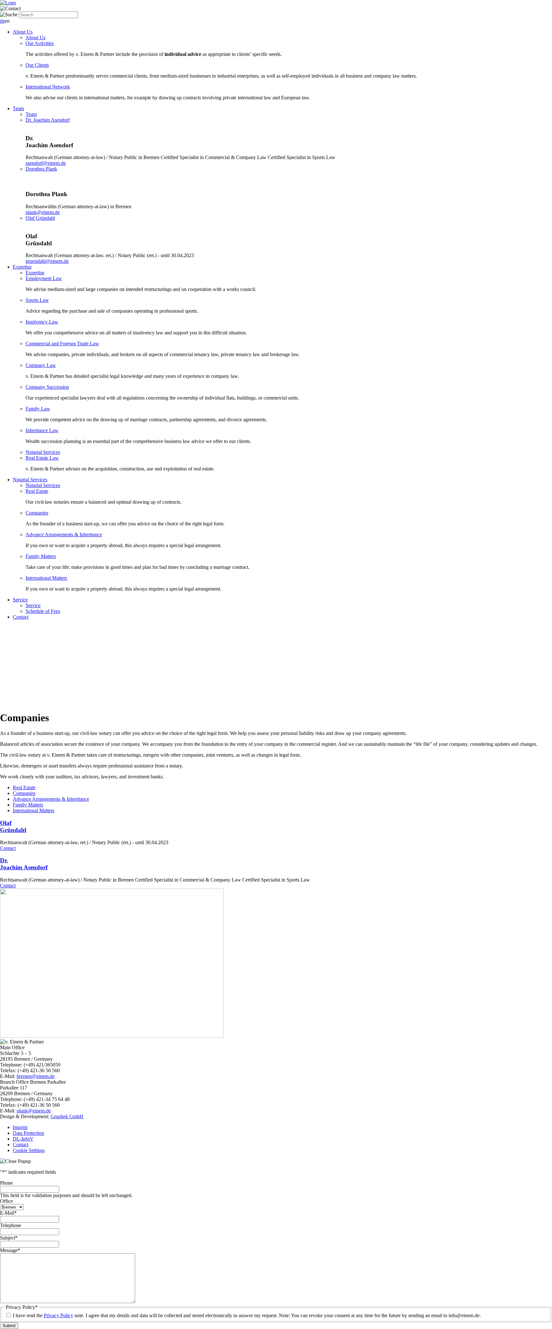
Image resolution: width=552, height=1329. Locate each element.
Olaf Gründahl (40, 218)
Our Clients (37, 65)
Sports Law (37, 300)
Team (18, 108)
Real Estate (37, 491)
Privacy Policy (58, 1315)
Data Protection (28, 1133)
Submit (9, 1325)
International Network (48, 86)
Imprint (20, 1127)
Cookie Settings (29, 1150)
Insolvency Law (42, 322)
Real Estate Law (42, 458)
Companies (37, 513)
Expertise (22, 267)
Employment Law (44, 278)
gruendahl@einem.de (47, 261)
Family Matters (41, 556)
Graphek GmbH (66, 1116)
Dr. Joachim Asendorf (48, 120)
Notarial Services (43, 452)
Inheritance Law (42, 430)
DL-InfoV (23, 1139)
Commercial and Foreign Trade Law (62, 343)
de (2, 21)
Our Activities (40, 43)
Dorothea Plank (41, 169)
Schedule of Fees (43, 611)
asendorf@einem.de (46, 163)
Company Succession (47, 387)
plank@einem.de (43, 212)
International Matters (46, 578)
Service (20, 599)
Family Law (38, 408)
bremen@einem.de (36, 1076)
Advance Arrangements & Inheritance (64, 534)
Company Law (41, 365)
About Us (23, 31)
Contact (20, 617)
